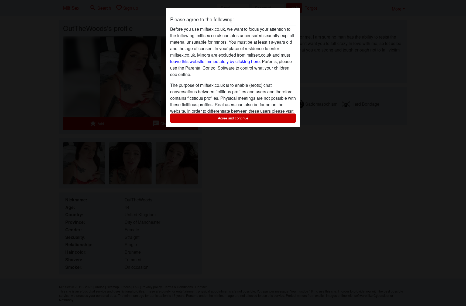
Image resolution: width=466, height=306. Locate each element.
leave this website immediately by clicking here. (215, 61)
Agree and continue (233, 118)
